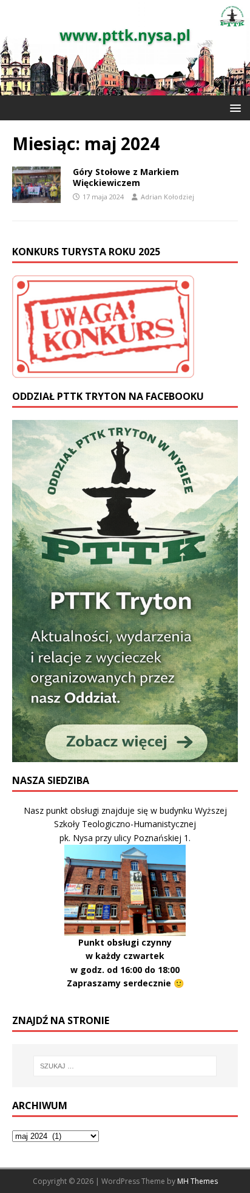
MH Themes (197, 1181)
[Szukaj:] (125, 1066)
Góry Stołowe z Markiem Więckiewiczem (126, 177)
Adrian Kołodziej (167, 196)
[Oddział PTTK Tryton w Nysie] (125, 88)
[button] (233, 107)
